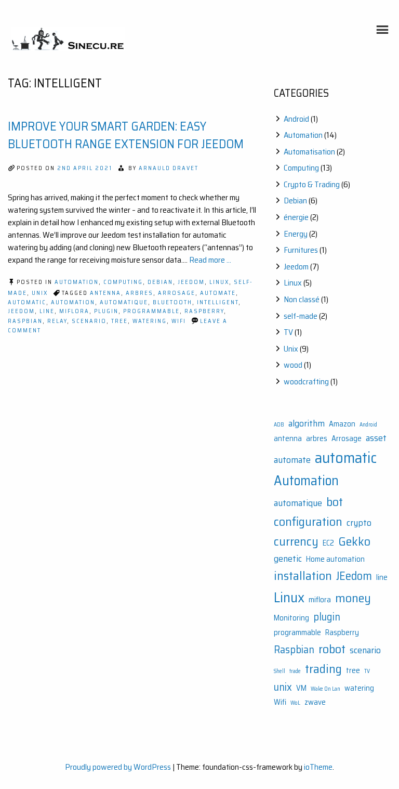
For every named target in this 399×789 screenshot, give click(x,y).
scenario (89, 321)
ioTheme (318, 766)
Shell (279, 671)
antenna (105, 293)
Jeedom (191, 282)
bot (334, 501)
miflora (74, 311)
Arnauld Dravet (168, 168)
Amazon (342, 424)
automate (218, 293)
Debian (160, 282)
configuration (308, 521)
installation (303, 575)
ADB (279, 424)
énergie (296, 217)
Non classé (302, 299)
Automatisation (309, 151)
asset (376, 438)
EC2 (328, 543)
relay (57, 321)
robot (331, 648)
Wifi (178, 321)
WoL (295, 703)
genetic (288, 558)
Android (296, 118)
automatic (27, 302)
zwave (315, 702)
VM (301, 688)
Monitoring (291, 618)
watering (149, 321)
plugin (106, 311)
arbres (139, 293)
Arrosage (176, 293)
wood (293, 364)
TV (288, 332)
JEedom (21, 311)
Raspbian (25, 321)
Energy (296, 233)
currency (296, 541)
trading (323, 668)
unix (283, 687)
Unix (40, 293)
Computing (123, 282)
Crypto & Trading (312, 184)
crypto (359, 522)
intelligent (217, 302)
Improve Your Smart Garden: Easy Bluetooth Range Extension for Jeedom (126, 135)
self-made (300, 315)
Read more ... (210, 259)
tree (119, 321)
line (47, 311)
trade (295, 671)
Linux (219, 282)
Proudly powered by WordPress (118, 766)
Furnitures (301, 249)
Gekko (354, 541)
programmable (151, 311)
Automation (77, 282)
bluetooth (172, 302)
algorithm (306, 423)
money (353, 597)
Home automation (335, 559)
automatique (124, 302)
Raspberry (204, 311)
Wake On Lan (325, 688)
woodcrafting (306, 381)
